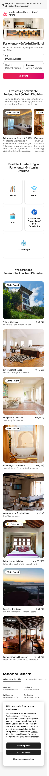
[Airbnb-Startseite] (5, 13)
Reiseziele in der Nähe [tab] (12, 679)
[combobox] (23, 58)
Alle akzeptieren (23, 745)
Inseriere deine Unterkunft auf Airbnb (23, 13)
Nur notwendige (23, 752)
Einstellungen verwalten (23, 759)
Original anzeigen (21, 6)
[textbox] (13, 67)
